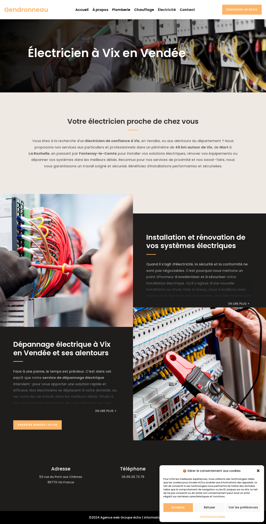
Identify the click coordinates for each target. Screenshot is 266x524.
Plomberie (121, 9)
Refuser (209, 507)
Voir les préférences (243, 507)
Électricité (167, 9)
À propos (100, 9)
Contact (187, 9)
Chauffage (144, 9)
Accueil (82, 9)
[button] (258, 471)
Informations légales (212, 516)
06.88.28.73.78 (133, 477)
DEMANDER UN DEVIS (243, 9)
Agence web (110, 517)
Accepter (178, 507)
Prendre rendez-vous (37, 425)
